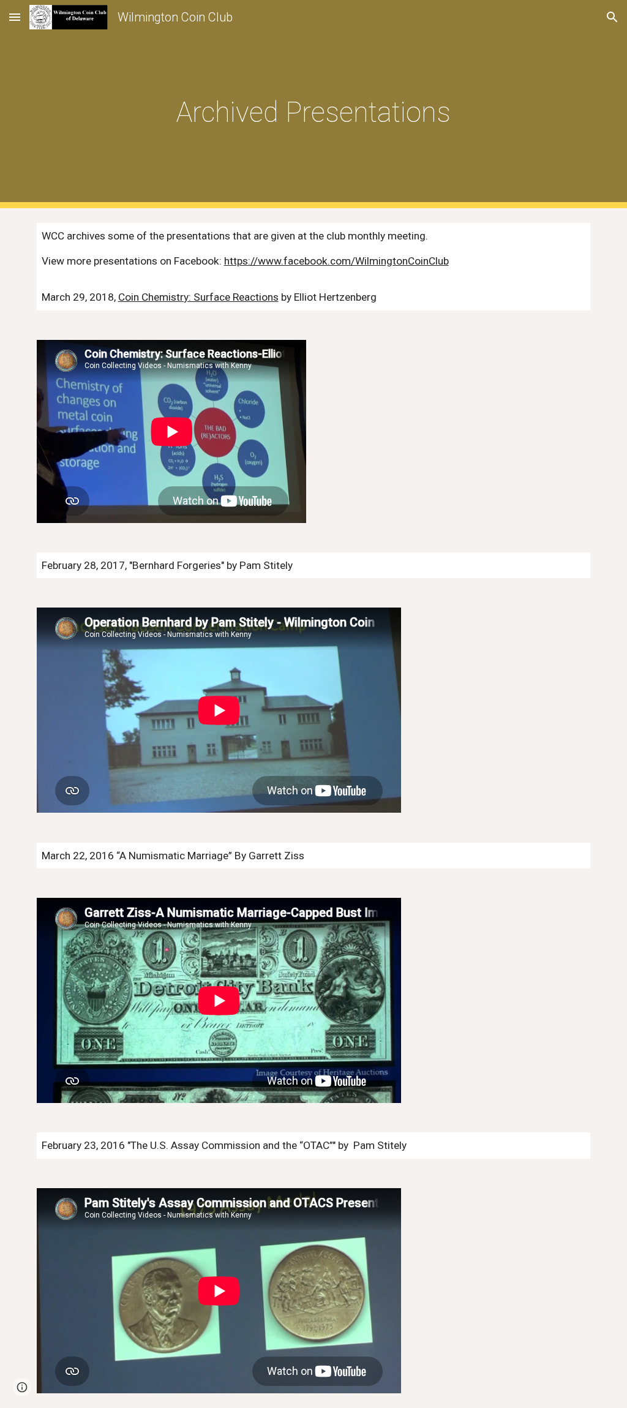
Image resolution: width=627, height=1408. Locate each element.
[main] (313, 104)
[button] (14, 17)
